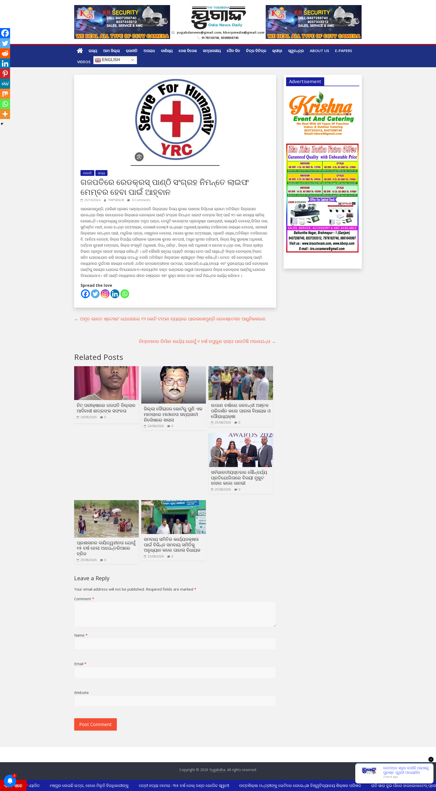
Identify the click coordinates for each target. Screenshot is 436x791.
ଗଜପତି (87, 173)
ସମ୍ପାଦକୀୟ (212, 50)
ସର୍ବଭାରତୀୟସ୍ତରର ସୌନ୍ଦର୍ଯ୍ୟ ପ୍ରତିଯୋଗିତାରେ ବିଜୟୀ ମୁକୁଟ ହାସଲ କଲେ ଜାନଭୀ (239, 477)
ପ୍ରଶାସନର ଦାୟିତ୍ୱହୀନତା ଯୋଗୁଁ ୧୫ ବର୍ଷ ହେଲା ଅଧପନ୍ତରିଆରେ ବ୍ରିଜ (106, 548)
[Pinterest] (5, 73)
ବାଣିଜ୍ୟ (167, 50)
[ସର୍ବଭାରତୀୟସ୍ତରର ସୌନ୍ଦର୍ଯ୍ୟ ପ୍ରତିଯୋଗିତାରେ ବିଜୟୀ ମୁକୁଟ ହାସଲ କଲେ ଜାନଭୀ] (240, 436)
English (110, 60)
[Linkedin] (115, 293)
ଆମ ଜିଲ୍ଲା (111, 50)
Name (81, 635)
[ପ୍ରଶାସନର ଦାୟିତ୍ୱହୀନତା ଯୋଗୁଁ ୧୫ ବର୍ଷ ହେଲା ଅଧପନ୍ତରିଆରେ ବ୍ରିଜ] (106, 503)
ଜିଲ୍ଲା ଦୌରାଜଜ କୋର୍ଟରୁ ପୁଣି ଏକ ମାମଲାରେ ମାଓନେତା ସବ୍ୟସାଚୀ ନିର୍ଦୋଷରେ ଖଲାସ (173, 414)
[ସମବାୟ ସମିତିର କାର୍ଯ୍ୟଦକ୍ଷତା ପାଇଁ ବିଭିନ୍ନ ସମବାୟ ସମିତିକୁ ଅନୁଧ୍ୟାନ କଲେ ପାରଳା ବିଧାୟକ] (173, 503)
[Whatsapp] (124, 293)
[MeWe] (5, 84)
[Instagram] (105, 293)
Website (81, 692)
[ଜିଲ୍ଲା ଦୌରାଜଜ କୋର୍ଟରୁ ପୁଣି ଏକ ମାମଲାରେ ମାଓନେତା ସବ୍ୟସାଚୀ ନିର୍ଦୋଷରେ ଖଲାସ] (173, 369)
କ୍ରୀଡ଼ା (277, 50)
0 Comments (140, 200)
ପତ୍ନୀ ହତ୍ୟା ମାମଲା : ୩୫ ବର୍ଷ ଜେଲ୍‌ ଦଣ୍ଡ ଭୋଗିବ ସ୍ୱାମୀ (177, 785)
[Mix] (5, 94)
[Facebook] (85, 293)
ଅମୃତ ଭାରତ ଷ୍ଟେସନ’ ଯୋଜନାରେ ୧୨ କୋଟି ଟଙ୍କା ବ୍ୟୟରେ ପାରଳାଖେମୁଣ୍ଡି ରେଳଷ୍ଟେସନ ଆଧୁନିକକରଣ (169, 319)
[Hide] (2, 124)
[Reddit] (5, 53)
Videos (83, 61)
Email (80, 663)
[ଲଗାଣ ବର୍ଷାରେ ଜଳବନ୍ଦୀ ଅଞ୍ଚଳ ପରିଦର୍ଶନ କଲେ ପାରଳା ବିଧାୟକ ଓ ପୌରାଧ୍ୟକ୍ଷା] (240, 369)
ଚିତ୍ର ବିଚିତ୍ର (256, 50)
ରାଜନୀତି (132, 50)
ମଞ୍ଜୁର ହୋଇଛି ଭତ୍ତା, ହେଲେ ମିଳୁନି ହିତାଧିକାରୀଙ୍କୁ (82, 785)
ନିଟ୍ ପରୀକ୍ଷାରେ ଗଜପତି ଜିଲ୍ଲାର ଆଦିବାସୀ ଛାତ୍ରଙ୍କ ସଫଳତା (106, 408)
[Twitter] (95, 293)
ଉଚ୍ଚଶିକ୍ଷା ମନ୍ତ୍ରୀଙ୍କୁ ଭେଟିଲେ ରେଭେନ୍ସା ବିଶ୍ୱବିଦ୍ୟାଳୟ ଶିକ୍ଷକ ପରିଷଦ (293, 785)
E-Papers (343, 50)
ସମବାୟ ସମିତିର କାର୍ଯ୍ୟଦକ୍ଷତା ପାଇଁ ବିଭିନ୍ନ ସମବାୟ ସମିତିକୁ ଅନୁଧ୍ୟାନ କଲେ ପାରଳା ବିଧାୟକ (172, 544)
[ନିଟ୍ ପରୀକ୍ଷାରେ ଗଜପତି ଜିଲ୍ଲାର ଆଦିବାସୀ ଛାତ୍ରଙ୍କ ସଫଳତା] (106, 369)
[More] (5, 114)
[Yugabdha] (80, 50)
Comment (84, 598)
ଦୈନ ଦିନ (233, 50)
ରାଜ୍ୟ (93, 50)
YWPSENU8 (116, 200)
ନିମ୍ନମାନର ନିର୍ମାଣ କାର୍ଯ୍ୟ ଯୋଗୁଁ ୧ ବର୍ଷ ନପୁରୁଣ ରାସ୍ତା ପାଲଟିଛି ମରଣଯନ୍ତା (207, 341)
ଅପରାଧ (149, 50)
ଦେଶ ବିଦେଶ (188, 50)
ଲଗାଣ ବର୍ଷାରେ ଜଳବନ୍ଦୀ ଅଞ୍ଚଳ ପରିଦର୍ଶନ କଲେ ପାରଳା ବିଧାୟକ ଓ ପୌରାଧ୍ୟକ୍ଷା (240, 410)
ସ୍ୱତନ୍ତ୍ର (296, 50)
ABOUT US (319, 50)
